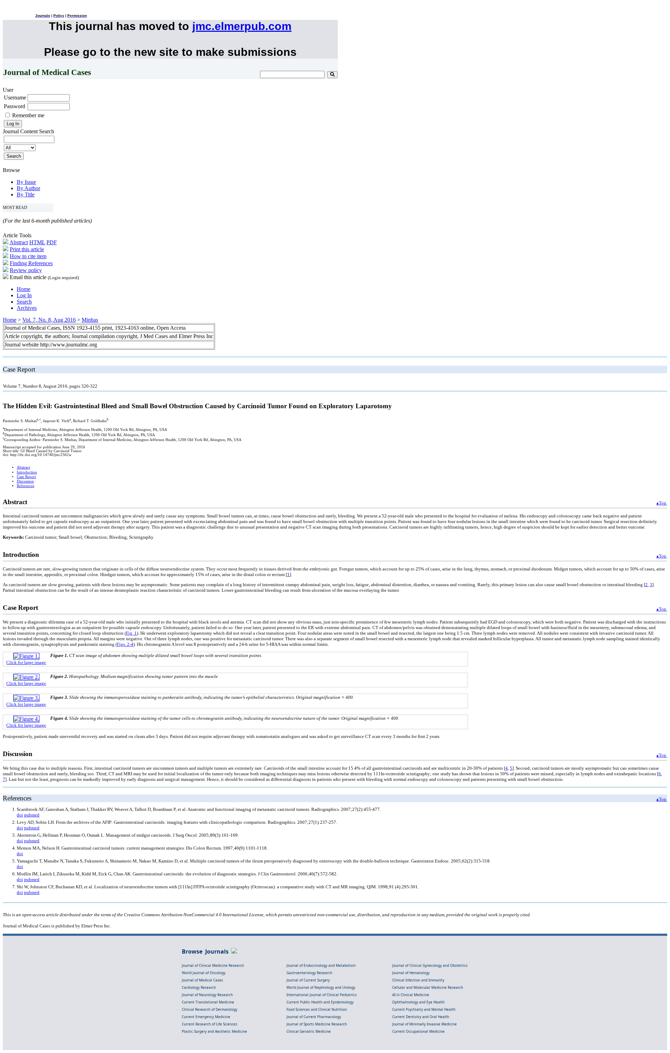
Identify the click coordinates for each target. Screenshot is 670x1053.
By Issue (26, 182)
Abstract (18, 242)
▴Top (661, 503)
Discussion (25, 481)
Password (14, 106)
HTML (37, 242)
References (25, 486)
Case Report (26, 477)
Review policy (26, 270)
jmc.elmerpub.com (241, 26)
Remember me (28, 115)
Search (24, 302)
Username (15, 97)
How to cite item (28, 256)
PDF (51, 242)
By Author (28, 188)
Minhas (90, 320)
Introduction (27, 472)
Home (23, 289)
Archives (27, 308)
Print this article (27, 249)
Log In (24, 295)
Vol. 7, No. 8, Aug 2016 (49, 320)
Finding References (31, 263)
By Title (26, 194)
